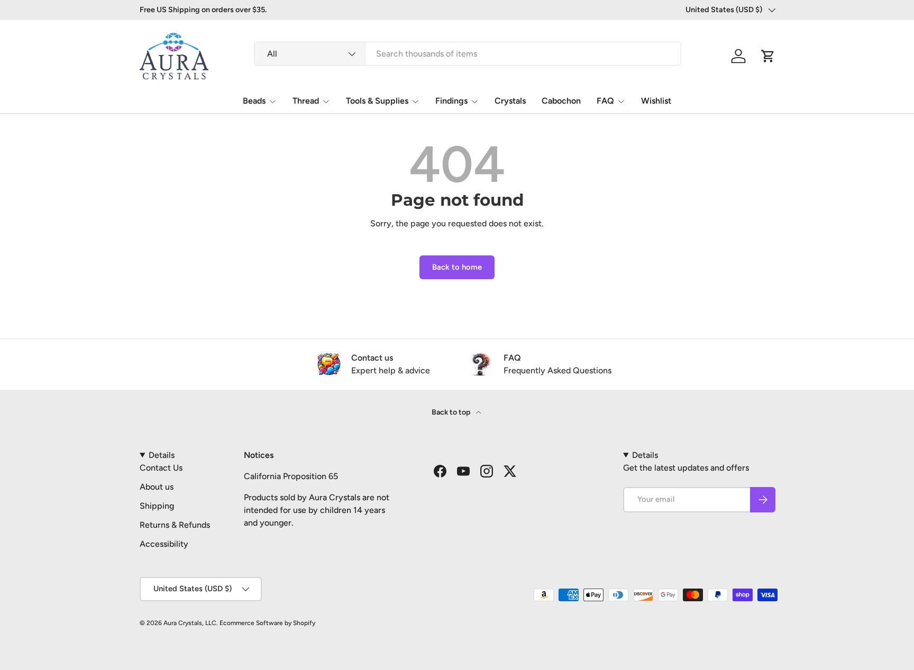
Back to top (452, 412)
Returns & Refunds (175, 525)
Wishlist (656, 101)
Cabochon (561, 101)
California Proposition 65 (291, 476)
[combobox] (467, 53)
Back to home (457, 267)
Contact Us (161, 468)
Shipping (157, 506)
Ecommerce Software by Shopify (267, 623)
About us (156, 487)
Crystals (510, 101)
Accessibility (164, 544)
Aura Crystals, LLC (189, 623)
